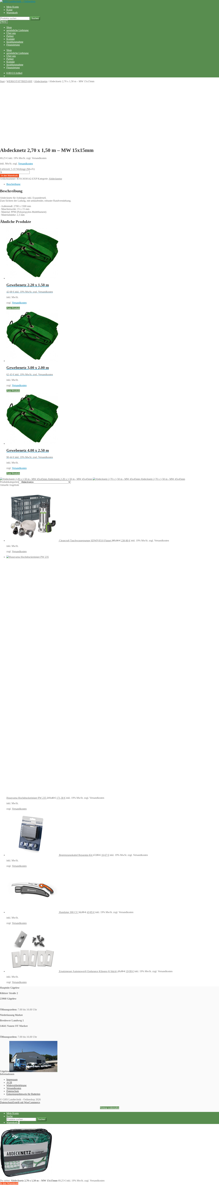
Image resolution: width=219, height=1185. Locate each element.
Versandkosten (25, 163)
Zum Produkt (13, 308)
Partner (10, 36)
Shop (9, 27)
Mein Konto (12, 1113)
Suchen (35, 18)
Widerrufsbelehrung (16, 1085)
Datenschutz (12, 1091)
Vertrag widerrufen (109, 1107)
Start (2, 81)
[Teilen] (208, 3)
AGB (9, 1082)
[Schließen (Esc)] (215, 3)
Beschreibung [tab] (13, 184)
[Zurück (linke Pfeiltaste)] (5, 592)
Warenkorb (12, 12)
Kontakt (10, 39)
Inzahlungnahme (14, 41)
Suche (9, 1116)
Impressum (11, 1079)
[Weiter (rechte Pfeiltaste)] (213, 592)
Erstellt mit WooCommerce (26, 1102)
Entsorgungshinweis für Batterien (23, 1094)
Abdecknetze (40, 81)
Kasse (9, 9)
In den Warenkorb (9, 175)
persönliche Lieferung (17, 30)
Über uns (11, 33)
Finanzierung (13, 44)
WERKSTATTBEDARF (19, 81)
